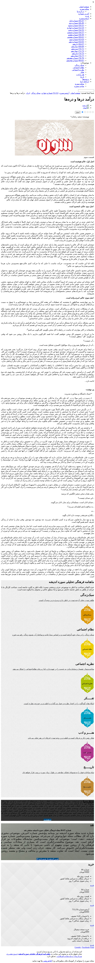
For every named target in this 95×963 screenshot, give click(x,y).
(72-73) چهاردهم (77, 51)
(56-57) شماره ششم (75, 32)
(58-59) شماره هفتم (76, 35)
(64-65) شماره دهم (76, 42)
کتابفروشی (47, 961)
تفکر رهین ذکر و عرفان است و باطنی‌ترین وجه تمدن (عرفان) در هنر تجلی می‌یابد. (61, 738)
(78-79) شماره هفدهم (75, 58)
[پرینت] (85, 105)
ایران (28, 93)
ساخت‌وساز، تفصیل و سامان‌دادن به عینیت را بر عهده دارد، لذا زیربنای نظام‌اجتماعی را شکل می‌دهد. (53, 669)
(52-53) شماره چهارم (75, 28)
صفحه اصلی (84, 7)
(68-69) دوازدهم (77, 46)
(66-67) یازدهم (78, 44)
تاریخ (82, 77)
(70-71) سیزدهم (77, 49)
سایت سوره (79, 86)
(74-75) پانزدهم (78, 53)
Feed (92, 947)
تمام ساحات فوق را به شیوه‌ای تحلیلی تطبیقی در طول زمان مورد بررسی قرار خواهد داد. (58, 772)
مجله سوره (84, 9)
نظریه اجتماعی (78, 70)
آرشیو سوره (84, 18)
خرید (87, 16)
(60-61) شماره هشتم (75, 37)
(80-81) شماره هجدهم (75, 60)
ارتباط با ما (84, 81)
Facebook (86, 947)
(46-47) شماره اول (76, 21)
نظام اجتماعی (78, 67)
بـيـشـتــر (47, 820)
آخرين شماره (83, 14)
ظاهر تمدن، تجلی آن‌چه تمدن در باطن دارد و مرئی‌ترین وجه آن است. (66, 600)
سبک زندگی (79, 65)
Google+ (78, 947)
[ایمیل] (86, 108)
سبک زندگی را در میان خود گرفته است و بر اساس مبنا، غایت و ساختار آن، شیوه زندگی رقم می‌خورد (53, 635)
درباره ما (80, 11)
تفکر (82, 72)
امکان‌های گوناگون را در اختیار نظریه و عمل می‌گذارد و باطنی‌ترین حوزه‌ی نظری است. (59, 704)
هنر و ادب (80, 74)
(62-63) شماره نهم (76, 39)
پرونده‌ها (85, 79)
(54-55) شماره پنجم (76, 30)
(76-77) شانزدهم (77, 56)
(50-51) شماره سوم (76, 25)
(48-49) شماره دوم (76, 23)
